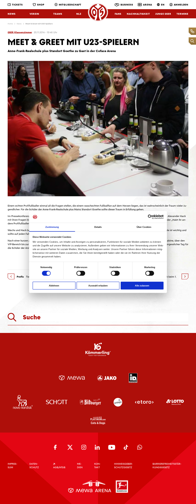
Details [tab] (98, 227)
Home (10, 23)
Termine (182, 13)
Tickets (17, 4)
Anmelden (181, 4)
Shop (40, 4)
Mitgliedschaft (70, 4)
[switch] (80, 273)
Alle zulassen (142, 285)
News (11, 13)
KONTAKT (97, 465)
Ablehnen (54, 285)
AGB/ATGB (59, 467)
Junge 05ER (163, 13)
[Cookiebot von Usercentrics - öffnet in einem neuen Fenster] (150, 217)
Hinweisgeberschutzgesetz (123, 465)
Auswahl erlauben (98, 285)
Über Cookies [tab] (144, 227)
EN (163, 4)
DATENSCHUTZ (34, 465)
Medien (80, 465)
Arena (147, 4)
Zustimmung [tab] (52, 227)
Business (127, 4)
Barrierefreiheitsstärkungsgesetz (167, 465)
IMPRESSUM (12, 465)
